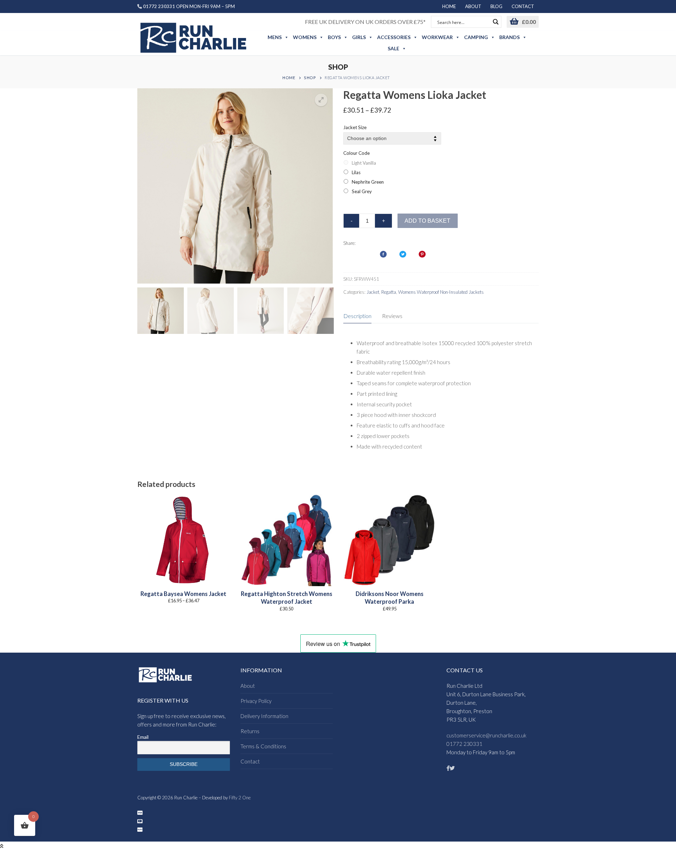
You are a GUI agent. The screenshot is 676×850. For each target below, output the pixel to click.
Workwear (437, 37)
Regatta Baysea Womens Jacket (183, 593)
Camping (476, 37)
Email (143, 737)
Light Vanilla (364, 163)
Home (288, 77)
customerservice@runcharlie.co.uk (486, 735)
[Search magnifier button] (495, 21)
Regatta (388, 292)
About (247, 686)
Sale (393, 48)
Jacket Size (355, 127)
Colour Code (356, 153)
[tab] (357, 316)
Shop (310, 77)
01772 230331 (464, 744)
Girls (359, 37)
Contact (250, 761)
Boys (334, 37)
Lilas (356, 172)
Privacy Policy (255, 701)
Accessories (394, 37)
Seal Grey (362, 191)
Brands (509, 37)
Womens (305, 37)
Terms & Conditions (263, 746)
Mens (275, 37)
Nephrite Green (368, 182)
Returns (249, 731)
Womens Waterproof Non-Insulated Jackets (441, 292)
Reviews (392, 315)
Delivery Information (264, 716)
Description (357, 315)
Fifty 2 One (240, 797)
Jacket (373, 292)
